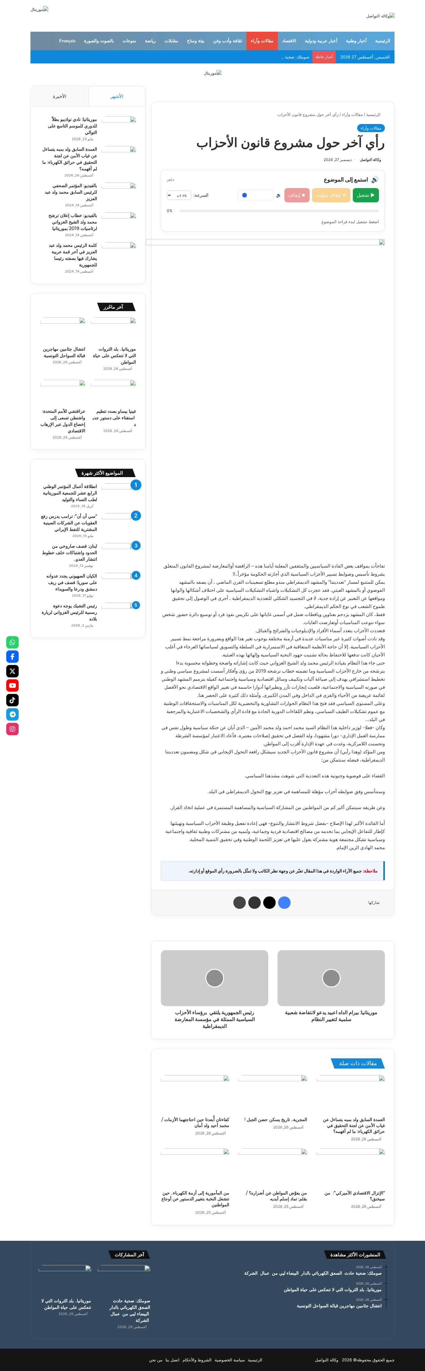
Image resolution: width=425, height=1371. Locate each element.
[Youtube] (12, 685)
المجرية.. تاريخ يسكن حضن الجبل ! (276, 1119)
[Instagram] (12, 729)
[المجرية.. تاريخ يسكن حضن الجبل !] (273, 1094)
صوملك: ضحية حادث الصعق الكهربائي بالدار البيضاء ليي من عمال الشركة (244, 56)
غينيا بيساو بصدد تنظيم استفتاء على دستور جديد (114, 417)
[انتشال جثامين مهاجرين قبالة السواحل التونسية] (62, 330)
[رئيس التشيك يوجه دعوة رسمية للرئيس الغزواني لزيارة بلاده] (119, 614)
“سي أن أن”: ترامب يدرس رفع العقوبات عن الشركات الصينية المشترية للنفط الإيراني (69, 522)
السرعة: (201, 195)
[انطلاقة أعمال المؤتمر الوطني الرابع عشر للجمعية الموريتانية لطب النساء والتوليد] (119, 495)
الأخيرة (59, 96)
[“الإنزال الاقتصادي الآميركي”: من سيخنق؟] (350, 1167)
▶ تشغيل (366, 195)
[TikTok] (12, 700)
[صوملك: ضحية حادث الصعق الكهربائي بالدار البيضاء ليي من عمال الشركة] (124, 1280)
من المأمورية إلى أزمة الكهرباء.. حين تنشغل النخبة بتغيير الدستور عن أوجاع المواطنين (195, 1199)
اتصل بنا (173, 1359)
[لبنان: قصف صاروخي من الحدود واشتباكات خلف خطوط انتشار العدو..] (119, 554)
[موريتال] (213, 72)
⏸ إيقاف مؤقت (331, 195)
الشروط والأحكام (197, 1359)
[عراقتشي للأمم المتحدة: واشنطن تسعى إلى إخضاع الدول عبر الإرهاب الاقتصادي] (62, 392)
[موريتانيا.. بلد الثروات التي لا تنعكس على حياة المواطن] (113, 330)
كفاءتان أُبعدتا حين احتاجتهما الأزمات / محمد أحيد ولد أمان (195, 1122)
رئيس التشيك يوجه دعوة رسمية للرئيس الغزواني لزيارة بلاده (69, 612)
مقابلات (171, 41)
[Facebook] (12, 657)
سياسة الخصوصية (230, 1359)
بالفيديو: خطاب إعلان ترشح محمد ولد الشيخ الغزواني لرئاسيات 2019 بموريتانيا (73, 222)
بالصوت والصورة (99, 41)
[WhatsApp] (12, 642)
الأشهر (116, 96)
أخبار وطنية (356, 41)
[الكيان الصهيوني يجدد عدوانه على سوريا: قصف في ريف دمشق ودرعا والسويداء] (119, 584)
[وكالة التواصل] (380, 15)
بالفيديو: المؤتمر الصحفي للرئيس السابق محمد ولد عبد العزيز (71, 192)
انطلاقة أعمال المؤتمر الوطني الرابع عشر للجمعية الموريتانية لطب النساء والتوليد (70, 493)
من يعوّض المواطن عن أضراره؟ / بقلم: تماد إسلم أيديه (276, 1196)
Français (67, 41)
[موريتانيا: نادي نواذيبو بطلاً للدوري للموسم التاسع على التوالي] (119, 128)
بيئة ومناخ (195, 41)
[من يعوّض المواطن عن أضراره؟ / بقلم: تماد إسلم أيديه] (273, 1167)
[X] (12, 671)
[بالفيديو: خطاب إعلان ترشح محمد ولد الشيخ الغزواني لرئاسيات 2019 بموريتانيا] (119, 224)
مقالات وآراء (262, 41)
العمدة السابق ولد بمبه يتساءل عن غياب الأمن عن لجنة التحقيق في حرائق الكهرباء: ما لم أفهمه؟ (354, 1125)
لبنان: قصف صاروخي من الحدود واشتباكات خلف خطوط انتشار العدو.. (69, 552)
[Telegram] (12, 714)
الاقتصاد (289, 41)
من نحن (155, 1359)
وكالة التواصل (370, 159)
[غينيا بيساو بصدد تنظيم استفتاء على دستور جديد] (113, 392)
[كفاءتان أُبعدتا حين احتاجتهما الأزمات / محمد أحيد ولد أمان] (195, 1094)
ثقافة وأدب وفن (227, 41)
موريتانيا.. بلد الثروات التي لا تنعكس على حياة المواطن (114, 355)
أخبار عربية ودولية (321, 41)
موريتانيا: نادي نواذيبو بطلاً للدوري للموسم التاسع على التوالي (72, 126)
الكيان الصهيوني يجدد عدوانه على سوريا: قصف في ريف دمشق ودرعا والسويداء (71, 582)
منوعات (129, 41)
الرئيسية (382, 41)
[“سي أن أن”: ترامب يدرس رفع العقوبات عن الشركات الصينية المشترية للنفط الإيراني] (119, 524)
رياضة (150, 41)
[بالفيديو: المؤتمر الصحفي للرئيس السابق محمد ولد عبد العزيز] (119, 194)
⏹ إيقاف (297, 195)
